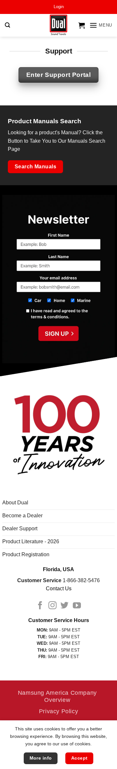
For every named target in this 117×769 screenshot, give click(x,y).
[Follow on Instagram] (52, 605)
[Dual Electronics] (59, 25)
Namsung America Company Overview (57, 696)
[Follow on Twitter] (64, 605)
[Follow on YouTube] (77, 605)
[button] (59, 7)
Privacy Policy (58, 711)
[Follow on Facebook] (40, 605)
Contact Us (59, 588)
